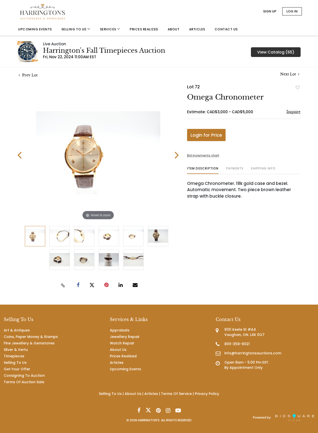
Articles (116, 362)
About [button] (174, 29)
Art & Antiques (17, 330)
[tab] (203, 170)
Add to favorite (298, 87)
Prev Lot (29, 75)
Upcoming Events (125, 369)
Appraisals (119, 330)
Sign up (269, 11)
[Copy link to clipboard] (63, 285)
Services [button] (108, 29)
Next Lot (288, 74)
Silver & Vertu (16, 349)
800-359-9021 (237, 343)
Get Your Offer (17, 369)
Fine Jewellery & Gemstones (29, 343)
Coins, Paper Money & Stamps (31, 336)
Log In (292, 11)
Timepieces (14, 356)
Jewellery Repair (125, 336)
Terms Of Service (176, 393)
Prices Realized (123, 356)
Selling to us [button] (74, 29)
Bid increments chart (203, 155)
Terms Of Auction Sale (24, 381)
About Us (118, 349)
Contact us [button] (226, 29)
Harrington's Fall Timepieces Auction (104, 50)
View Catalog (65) (275, 52)
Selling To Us (15, 362)
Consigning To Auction (24, 375)
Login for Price (206, 135)
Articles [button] (197, 29)
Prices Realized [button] (144, 29)
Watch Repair (122, 343)
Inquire (293, 111)
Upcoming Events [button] (35, 29)
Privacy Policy (207, 393)
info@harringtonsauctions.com (252, 353)
